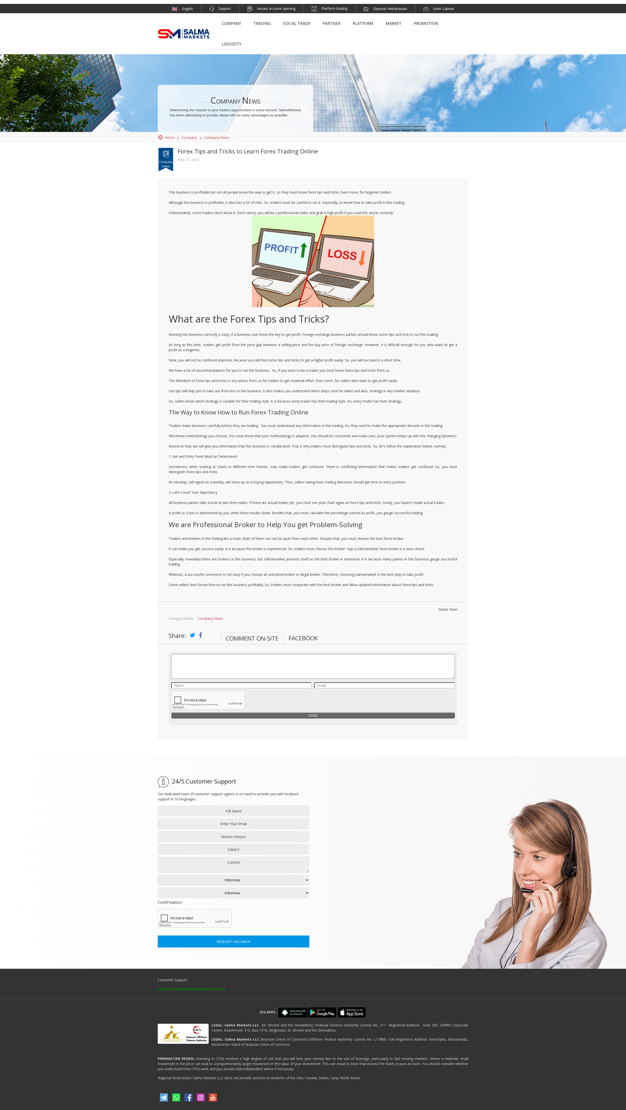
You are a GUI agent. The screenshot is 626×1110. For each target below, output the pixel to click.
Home (170, 137)
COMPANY (231, 23)
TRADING (262, 23)
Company (189, 137)
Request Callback (233, 941)
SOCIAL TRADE (296, 23)
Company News (216, 137)
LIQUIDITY (231, 44)
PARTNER (331, 23)
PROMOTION (426, 23)
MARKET (394, 23)
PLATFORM (363, 23)
